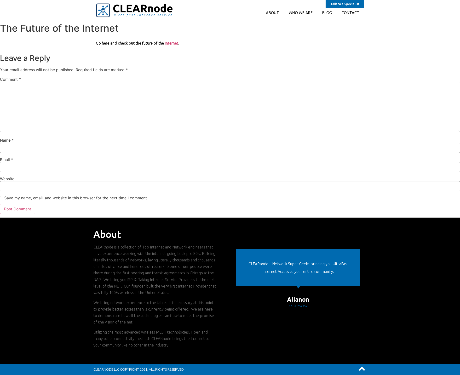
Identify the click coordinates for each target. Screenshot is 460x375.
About (272, 13)
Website (7, 179)
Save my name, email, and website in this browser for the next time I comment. (76, 198)
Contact (350, 13)
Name (7, 140)
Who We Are (301, 13)
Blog (327, 13)
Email (6, 160)
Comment (10, 79)
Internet (171, 43)
